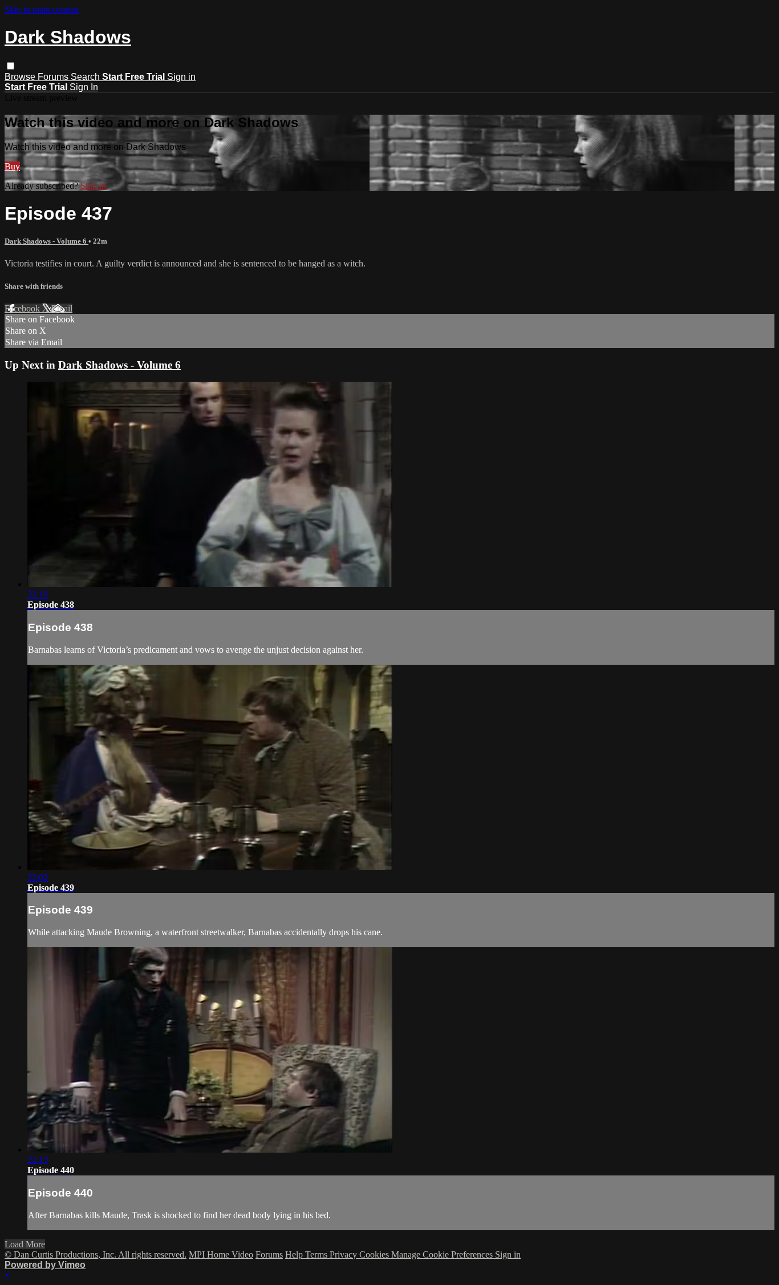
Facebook (23, 308)
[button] (10, 66)
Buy (12, 166)
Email (61, 308)
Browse (21, 77)
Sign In (84, 87)
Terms (317, 1254)
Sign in (181, 77)
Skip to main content (42, 9)
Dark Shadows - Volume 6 (46, 241)
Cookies (375, 1254)
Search (86, 77)
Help (295, 1254)
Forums (54, 77)
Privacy (344, 1254)
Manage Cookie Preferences (443, 1254)
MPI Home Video (221, 1254)
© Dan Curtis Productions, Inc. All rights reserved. (95, 1254)
